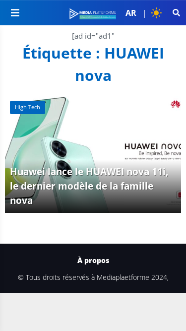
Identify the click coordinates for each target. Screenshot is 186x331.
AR (130, 12)
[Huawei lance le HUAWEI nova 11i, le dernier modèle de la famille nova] (93, 154)
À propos (93, 260)
